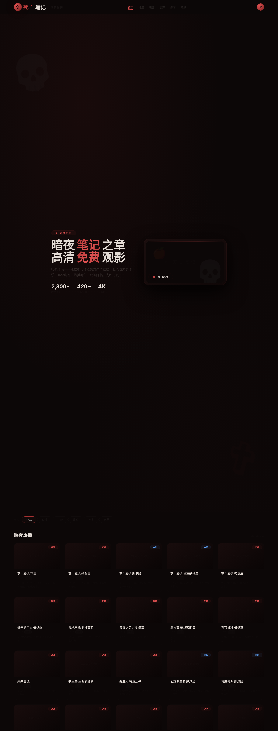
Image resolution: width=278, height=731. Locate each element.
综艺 (173, 7)
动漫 (141, 7)
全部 (29, 519)
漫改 (75, 519)
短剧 (183, 7)
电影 (152, 7)
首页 (130, 7)
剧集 (162, 7)
